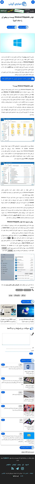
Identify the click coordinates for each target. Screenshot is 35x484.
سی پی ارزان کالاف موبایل (28, 452)
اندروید (27, 465)
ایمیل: (32, 351)
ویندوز (10, 295)
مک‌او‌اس (8, 465)
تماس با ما (25, 473)
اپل (23, 465)
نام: (33, 348)
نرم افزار (23, 295)
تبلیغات (31, 473)
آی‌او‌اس (14, 465)
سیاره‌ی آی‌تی (15, 4)
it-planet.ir (6, 458)
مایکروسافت (17, 295)
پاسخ (3, 364)
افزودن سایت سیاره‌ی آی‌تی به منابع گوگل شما (16, 78)
